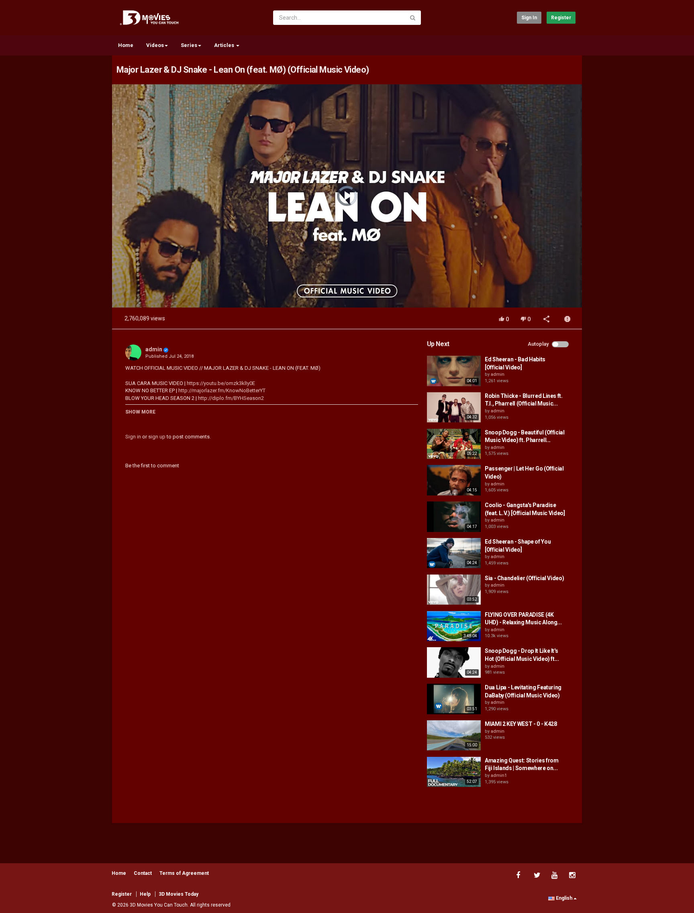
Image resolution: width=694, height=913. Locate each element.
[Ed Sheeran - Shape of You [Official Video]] (454, 553)
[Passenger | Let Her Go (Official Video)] (454, 480)
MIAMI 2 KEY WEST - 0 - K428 (521, 724)
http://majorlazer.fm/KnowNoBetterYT (221, 390)
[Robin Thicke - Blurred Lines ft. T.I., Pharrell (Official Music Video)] (454, 407)
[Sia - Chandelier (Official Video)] (454, 590)
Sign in (529, 17)
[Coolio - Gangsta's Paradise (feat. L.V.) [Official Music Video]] (454, 516)
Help (145, 894)
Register (561, 17)
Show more (140, 412)
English (564, 898)
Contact (143, 873)
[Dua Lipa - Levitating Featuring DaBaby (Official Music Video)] (454, 699)
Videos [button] (155, 45)
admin (153, 349)
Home (125, 45)
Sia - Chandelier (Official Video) (524, 578)
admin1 (499, 775)
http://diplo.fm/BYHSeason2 (230, 398)
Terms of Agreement (184, 873)
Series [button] (189, 45)
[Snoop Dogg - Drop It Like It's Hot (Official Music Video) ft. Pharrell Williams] (454, 662)
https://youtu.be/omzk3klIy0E (220, 383)
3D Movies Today (178, 894)
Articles (224, 45)
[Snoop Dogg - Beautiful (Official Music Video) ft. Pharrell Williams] (454, 444)
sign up (156, 437)
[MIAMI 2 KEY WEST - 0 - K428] (454, 735)
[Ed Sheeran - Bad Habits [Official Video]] (454, 371)
